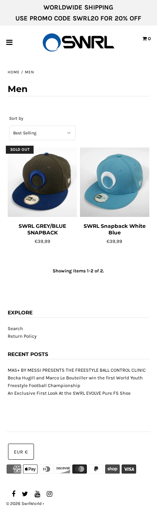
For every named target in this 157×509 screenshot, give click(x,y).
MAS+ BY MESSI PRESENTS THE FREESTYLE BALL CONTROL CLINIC (77, 370)
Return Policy (22, 336)
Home (14, 72)
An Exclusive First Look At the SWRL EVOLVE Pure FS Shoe (69, 393)
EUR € (21, 452)
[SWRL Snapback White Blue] (114, 182)
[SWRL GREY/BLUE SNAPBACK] (42, 182)
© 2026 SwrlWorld (24, 503)
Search (15, 328)
